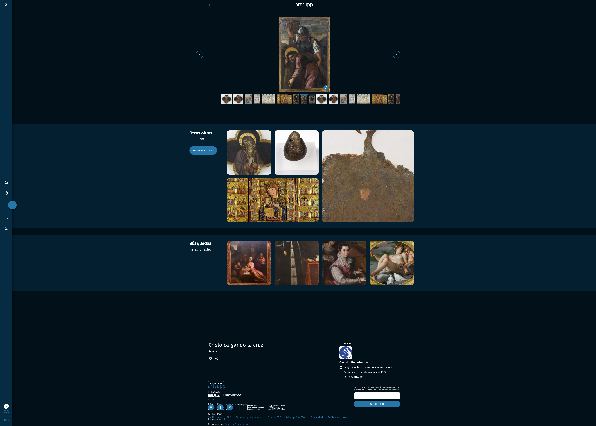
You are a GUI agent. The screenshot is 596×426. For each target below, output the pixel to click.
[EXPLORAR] (6, 192)
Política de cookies (338, 417)
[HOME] (6, 181)
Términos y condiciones (249, 417)
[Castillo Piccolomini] (369, 352)
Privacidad (317, 417)
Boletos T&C (274, 417)
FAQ (229, 417)
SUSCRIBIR (377, 404)
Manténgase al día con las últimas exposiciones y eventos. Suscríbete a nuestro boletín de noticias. (376, 388)
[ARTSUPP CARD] (6, 227)
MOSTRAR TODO (203, 150)
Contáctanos (215, 417)
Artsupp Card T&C (296, 417)
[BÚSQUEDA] (6, 217)
